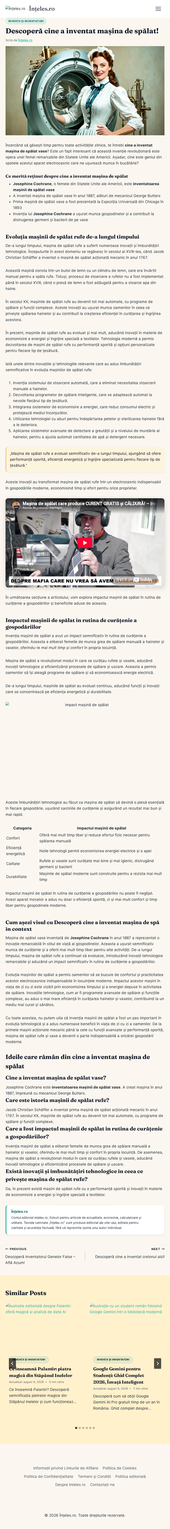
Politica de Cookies (120, 1468)
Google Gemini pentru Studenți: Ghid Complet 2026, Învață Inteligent (118, 1375)
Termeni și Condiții (94, 1476)
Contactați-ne (102, 1484)
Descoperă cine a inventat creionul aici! (130, 1253)
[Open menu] (160, 9)
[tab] (76, 1428)
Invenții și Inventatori (26, 21)
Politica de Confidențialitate (48, 1476)
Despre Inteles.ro (70, 1484)
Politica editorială (130, 1476)
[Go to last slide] (12, 1363)
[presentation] (43, 1328)
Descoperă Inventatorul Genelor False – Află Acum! (40, 1256)
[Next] (157, 1363)
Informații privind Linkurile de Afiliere (65, 1468)
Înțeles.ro (25, 40)
